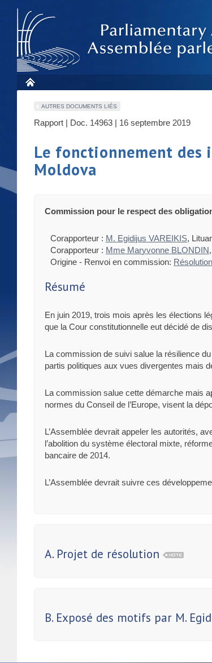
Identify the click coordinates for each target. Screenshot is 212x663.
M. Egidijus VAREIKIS (146, 238)
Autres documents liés (79, 106)
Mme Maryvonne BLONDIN (157, 250)
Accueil (29, 82)
